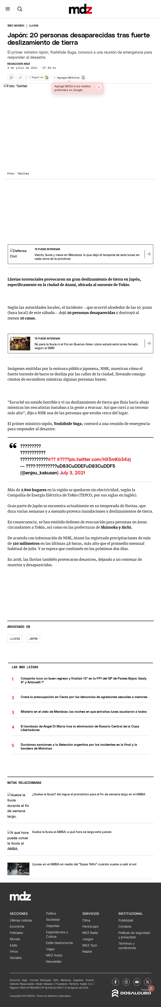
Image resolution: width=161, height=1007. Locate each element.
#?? (52, 459)
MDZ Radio (90, 933)
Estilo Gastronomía (59, 943)
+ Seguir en (36, 77)
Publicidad (125, 920)
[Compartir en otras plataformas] (20, 78)
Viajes (50, 949)
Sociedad (53, 919)
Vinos (14, 951)
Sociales (16, 958)
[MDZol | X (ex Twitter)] (147, 982)
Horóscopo (90, 926)
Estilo (13, 945)
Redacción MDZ (18, 64)
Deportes (53, 926)
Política (51, 913)
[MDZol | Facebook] (115, 982)
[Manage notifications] (151, 988)
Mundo (15, 939)
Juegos (87, 939)
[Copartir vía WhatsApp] (11, 78)
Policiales (16, 933)
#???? (63, 459)
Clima (86, 920)
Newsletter (54, 961)
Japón (33, 638)
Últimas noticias (21, 920)
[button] (7, 8)
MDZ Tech (89, 945)
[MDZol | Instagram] (126, 982)
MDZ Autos (54, 955)
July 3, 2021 (72, 473)
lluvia (15, 638)
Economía (17, 926)
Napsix (87, 951)
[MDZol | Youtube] (137, 982)
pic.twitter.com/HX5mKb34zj (100, 459)
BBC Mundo (16, 25)
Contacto (124, 926)
